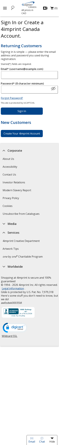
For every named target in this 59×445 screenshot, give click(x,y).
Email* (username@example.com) (22, 69)
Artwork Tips (10, 249)
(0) (54, 9)
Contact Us (9, 174)
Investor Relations (14, 183)
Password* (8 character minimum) (22, 83)
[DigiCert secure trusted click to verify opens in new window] (15, 328)
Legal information (13, 288)
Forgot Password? (12, 98)
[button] (53, 88)
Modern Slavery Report (17, 191)
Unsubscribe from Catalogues (21, 215)
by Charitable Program (22, 256)
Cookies (7, 207)
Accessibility (9, 166)
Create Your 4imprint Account (22, 133)
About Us (8, 159)
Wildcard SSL (9, 337)
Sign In (22, 111)
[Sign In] (45, 8)
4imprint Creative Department (20, 241)
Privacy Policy (11, 199)
